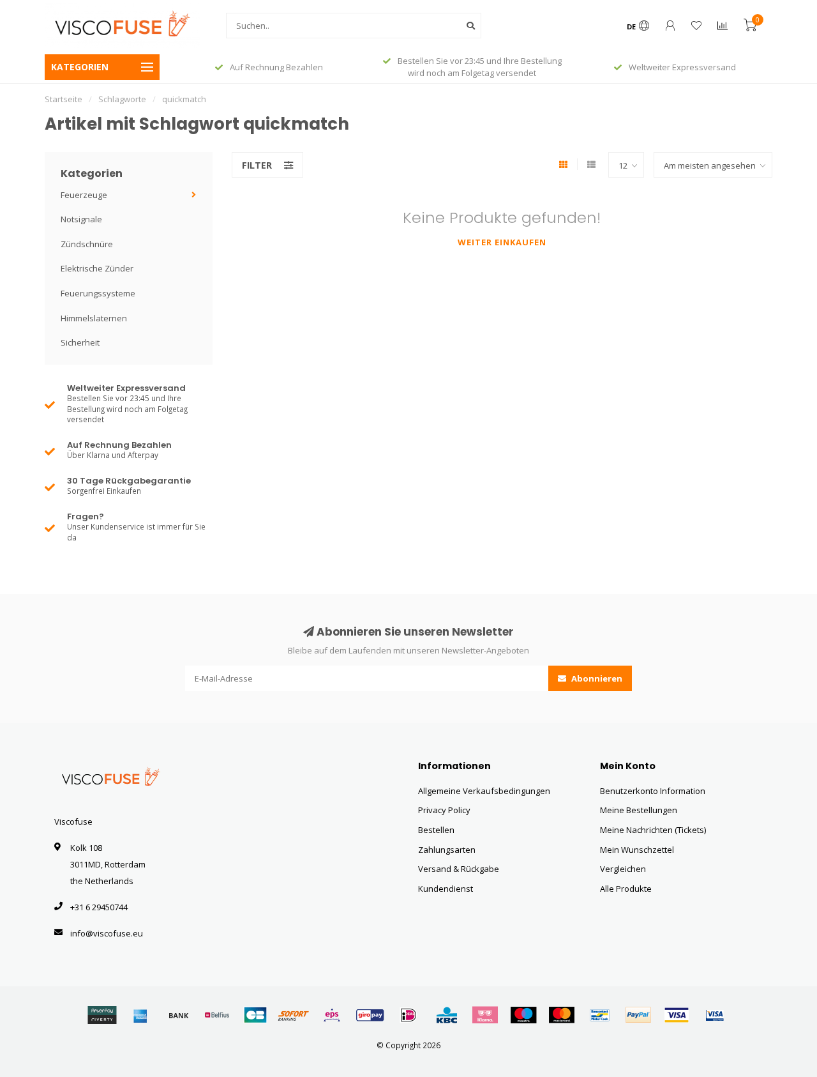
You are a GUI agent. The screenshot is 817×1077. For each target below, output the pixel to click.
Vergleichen (623, 869)
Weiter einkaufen (502, 242)
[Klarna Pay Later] (485, 1015)
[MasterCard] (562, 1015)
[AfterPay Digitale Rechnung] (102, 1015)
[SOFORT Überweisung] (294, 1015)
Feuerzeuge (84, 195)
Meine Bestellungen (638, 810)
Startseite (63, 99)
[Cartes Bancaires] (255, 1015)
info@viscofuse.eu (106, 933)
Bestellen (436, 830)
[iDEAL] (408, 1015)
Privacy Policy (444, 810)
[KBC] (447, 1015)
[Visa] (677, 1015)
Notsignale (81, 219)
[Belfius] (217, 1015)
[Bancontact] (600, 1015)
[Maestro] (523, 1015)
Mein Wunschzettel (637, 849)
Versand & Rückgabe (458, 869)
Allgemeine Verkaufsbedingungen (484, 791)
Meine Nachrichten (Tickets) (653, 830)
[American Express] (140, 1015)
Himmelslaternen (94, 318)
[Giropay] (370, 1015)
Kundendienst (445, 888)
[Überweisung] (179, 1015)
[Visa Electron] (715, 1015)
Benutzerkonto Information (652, 791)
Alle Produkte (626, 888)
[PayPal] (638, 1015)
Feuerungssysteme (98, 293)
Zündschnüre (87, 244)
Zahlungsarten (447, 849)
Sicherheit (80, 342)
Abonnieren (595, 678)
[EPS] (332, 1015)
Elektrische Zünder (97, 268)
